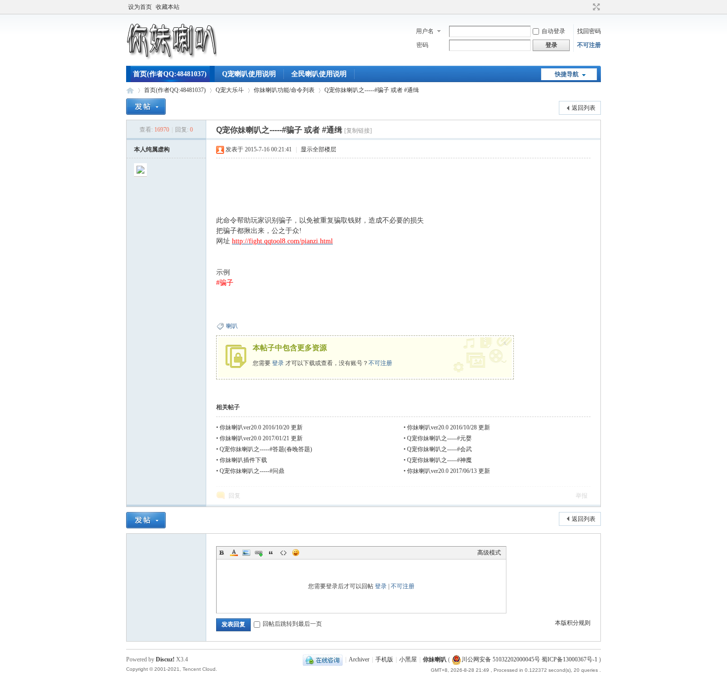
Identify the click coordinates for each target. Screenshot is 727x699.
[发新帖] (146, 106)
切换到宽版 (595, 6)
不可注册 (589, 45)
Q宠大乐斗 (230, 90)
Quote (271, 553)
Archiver (359, 659)
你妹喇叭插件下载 (243, 460)
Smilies (296, 553)
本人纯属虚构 (152, 149)
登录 (278, 363)
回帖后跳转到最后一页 (292, 623)
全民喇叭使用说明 (319, 74)
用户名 (425, 31)
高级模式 (489, 552)
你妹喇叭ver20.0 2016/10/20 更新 (261, 427)
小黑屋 (408, 659)
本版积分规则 (573, 622)
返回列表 (583, 107)
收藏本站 (168, 6)
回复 (234, 495)
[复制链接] (358, 130)
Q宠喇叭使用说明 (249, 74)
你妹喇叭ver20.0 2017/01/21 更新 (261, 438)
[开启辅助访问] (587, 6)
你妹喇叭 (130, 90)
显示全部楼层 (318, 149)
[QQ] (323, 659)
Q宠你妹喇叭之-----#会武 (439, 449)
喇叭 (232, 326)
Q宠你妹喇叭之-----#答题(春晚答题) (266, 449)
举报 (582, 495)
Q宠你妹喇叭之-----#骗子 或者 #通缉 (371, 90)
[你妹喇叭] (171, 59)
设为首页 (140, 6)
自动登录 (553, 31)
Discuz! (165, 659)
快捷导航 (567, 74)
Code (283, 553)
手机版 (384, 659)
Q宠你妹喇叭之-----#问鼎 (252, 470)
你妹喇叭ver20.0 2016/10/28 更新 (448, 427)
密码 (422, 45)
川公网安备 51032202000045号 (500, 659)
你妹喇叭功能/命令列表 (284, 90)
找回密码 (589, 31)
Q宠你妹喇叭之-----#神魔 (439, 460)
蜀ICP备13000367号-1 (569, 659)
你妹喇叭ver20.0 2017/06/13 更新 (448, 470)
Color (234, 553)
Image (246, 553)
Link (259, 553)
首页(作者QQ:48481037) (170, 74)
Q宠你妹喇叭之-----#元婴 (439, 438)
